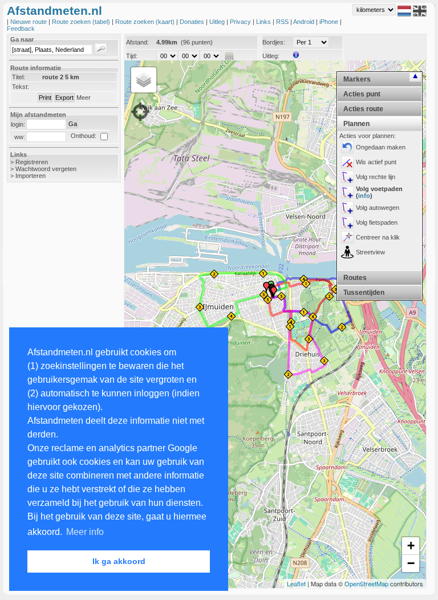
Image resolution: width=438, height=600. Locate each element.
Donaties (193, 21)
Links (264, 21)
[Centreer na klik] (347, 237)
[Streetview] (347, 252)
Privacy (241, 21)
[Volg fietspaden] (347, 222)
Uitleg (217, 21)
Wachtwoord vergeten (45, 168)
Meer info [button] (85, 532)
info (364, 195)
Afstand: (137, 42)
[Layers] (143, 79)
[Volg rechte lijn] (347, 177)
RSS (283, 21)
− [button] (411, 563)
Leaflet (296, 583)
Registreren (31, 162)
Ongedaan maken (380, 147)
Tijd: (131, 55)
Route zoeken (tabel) (82, 21)
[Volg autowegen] (347, 207)
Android (304, 21)
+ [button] (411, 545)
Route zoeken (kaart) (145, 21)
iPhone (329, 21)
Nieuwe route (29, 21)
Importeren (30, 175)
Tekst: (20, 86)
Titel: (18, 77)
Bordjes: (273, 42)
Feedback (21, 28)
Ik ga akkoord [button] (118, 561)
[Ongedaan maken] (347, 147)
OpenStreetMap (366, 583)
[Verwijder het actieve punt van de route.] (347, 162)
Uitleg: (270, 55)
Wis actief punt (376, 162)
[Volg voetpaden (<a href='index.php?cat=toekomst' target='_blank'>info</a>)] (347, 192)
